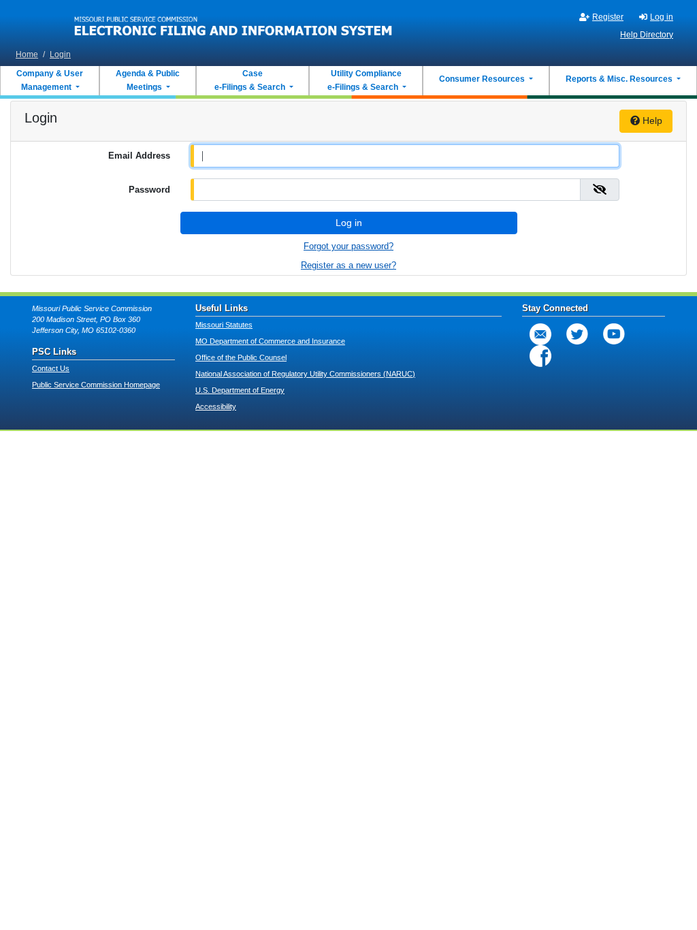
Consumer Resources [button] (483, 79)
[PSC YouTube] (614, 334)
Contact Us (50, 368)
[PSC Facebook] (540, 356)
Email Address (139, 155)
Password (149, 190)
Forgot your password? (348, 246)
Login (60, 54)
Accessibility (215, 406)
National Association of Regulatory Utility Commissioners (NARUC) (305, 374)
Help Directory (646, 34)
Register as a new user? (348, 265)
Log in (661, 17)
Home (27, 54)
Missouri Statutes (224, 325)
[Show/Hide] (600, 189)
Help (651, 120)
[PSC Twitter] (577, 334)
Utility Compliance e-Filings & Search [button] (363, 80)
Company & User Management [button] (49, 80)
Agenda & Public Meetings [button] (148, 80)
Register (607, 17)
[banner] (233, 22)
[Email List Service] (540, 334)
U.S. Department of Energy (240, 390)
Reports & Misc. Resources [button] (620, 79)
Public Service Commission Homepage (96, 385)
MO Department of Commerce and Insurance (270, 341)
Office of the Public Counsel (241, 357)
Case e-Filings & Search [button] (249, 80)
